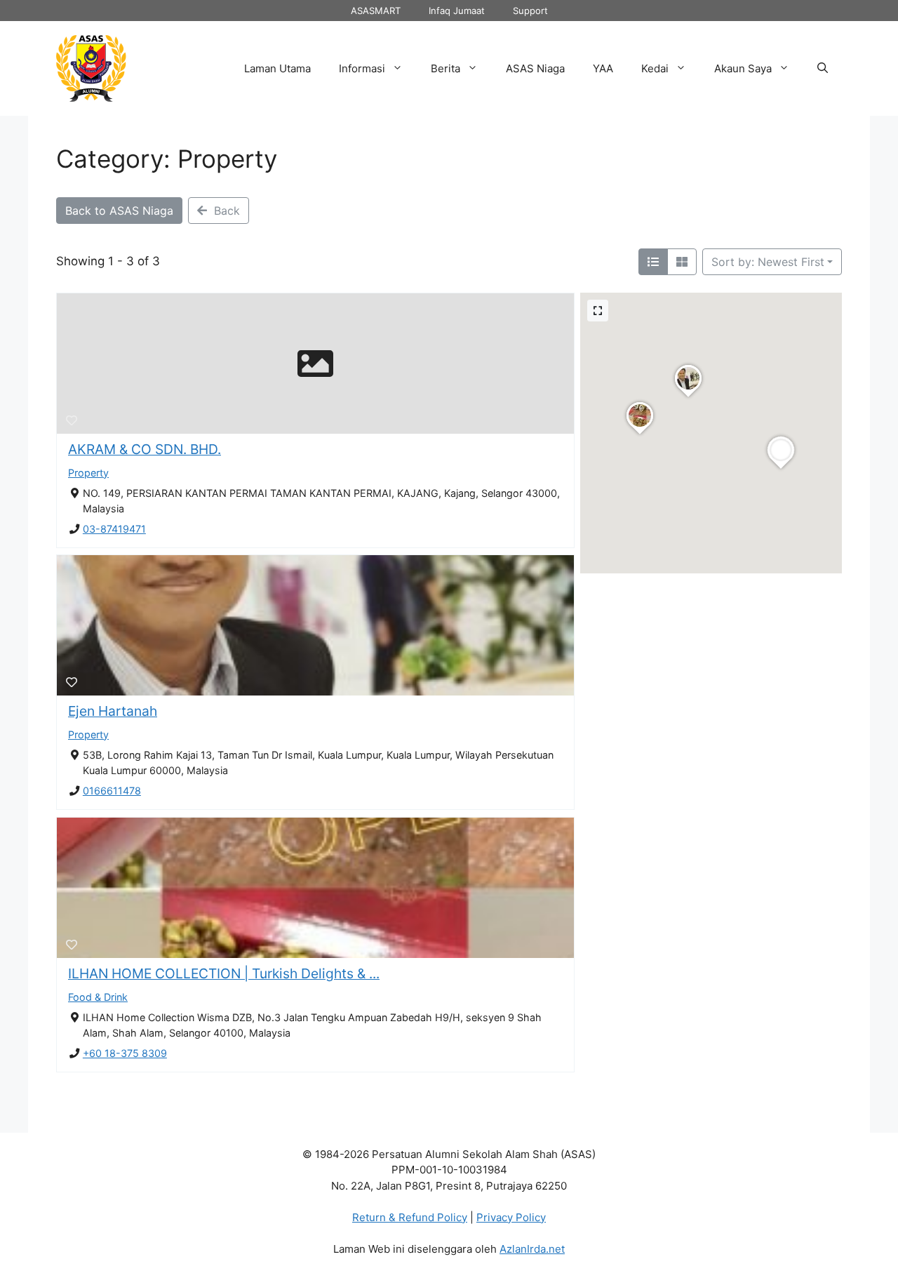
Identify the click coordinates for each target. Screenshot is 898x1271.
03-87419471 (114, 529)
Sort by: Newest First (767, 262)
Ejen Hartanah (112, 711)
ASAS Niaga (535, 68)
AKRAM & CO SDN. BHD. (144, 449)
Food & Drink (98, 997)
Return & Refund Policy (409, 1217)
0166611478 (112, 791)
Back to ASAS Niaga (119, 211)
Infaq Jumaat (457, 10)
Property (88, 473)
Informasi (362, 68)
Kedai (655, 68)
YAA (603, 68)
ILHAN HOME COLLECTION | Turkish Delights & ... (224, 973)
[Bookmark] (71, 420)
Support (530, 10)
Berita (445, 68)
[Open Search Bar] (822, 69)
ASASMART (376, 10)
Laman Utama (277, 68)
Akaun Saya (743, 68)
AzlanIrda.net (532, 1249)
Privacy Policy (511, 1217)
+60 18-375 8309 (125, 1053)
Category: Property (166, 158)
